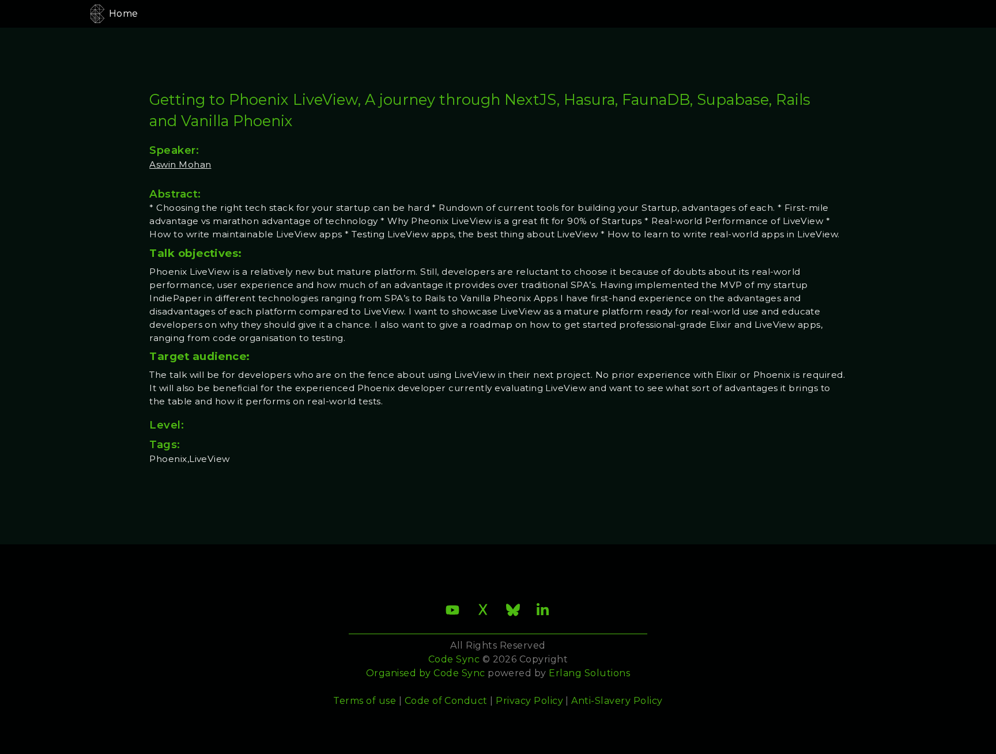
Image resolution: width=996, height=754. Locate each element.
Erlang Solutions (589, 673)
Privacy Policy (529, 700)
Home (123, 13)
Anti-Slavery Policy (616, 700)
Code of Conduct (446, 700)
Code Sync (459, 673)
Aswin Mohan (180, 164)
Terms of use (364, 700)
